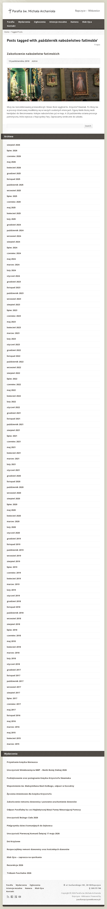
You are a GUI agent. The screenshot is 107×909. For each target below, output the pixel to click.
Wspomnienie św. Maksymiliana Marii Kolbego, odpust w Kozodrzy (40, 786)
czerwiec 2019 (14, 572)
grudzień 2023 (14, 281)
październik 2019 (15, 550)
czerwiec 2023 (14, 316)
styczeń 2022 (13, 407)
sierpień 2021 (13, 430)
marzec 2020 (13, 521)
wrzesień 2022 (14, 367)
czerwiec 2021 (14, 441)
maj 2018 (11, 641)
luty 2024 (11, 270)
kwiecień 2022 (14, 396)
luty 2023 (11, 338)
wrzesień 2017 (14, 687)
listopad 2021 (13, 418)
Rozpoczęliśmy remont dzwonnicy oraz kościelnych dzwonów (38, 849)
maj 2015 (11, 732)
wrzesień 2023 (14, 299)
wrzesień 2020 (14, 493)
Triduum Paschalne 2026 (19, 873)
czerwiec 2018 (14, 635)
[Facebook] (12, 897)
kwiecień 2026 (14, 167)
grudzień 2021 (14, 413)
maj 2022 (11, 390)
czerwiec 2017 (14, 704)
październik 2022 (15, 361)
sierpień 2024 (13, 241)
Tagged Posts (17, 32)
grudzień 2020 (14, 475)
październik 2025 (15, 184)
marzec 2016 (13, 727)
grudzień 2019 (14, 538)
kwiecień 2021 (14, 453)
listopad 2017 (13, 675)
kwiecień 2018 (14, 647)
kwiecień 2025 (14, 213)
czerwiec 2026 (14, 156)
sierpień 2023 (13, 304)
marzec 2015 (13, 744)
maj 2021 (11, 447)
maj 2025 (11, 207)
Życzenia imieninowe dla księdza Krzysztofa (29, 794)
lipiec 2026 (12, 150)
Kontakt (11, 26)
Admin (35, 61)
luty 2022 (11, 401)
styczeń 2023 (13, 344)
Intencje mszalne (58, 22)
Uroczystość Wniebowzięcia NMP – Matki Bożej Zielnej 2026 (37, 770)
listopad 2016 (13, 715)
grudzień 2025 (14, 173)
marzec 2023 (13, 333)
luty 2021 (11, 464)
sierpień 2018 (13, 624)
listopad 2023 (13, 287)
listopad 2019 (13, 544)
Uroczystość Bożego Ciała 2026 (22, 817)
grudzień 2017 (14, 669)
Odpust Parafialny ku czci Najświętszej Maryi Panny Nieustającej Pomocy (44, 809)
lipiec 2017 (12, 698)
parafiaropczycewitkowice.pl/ (88, 899)
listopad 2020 (13, 481)
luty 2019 (11, 590)
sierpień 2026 (13, 145)
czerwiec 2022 (14, 384)
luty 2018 (11, 658)
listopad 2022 (13, 356)
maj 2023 (11, 321)
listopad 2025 (13, 179)
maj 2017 (11, 709)
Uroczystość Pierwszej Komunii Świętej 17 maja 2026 (33, 833)
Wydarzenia (24, 22)
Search (88, 126)
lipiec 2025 (12, 196)
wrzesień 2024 (14, 236)
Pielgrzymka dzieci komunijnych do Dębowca (29, 825)
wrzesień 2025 (14, 190)
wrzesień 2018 (14, 618)
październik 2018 (15, 612)
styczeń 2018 (13, 664)
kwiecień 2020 (14, 515)
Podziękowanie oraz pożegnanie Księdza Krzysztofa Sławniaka (39, 778)
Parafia (10, 22)
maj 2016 (11, 721)
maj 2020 (11, 510)
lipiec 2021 (12, 436)
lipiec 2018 (12, 630)
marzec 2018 (13, 652)
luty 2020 (11, 527)
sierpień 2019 (13, 561)
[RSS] (8, 897)
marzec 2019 (13, 584)
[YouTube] (20, 897)
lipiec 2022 (12, 378)
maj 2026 (11, 162)
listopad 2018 (13, 607)
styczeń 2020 (13, 532)
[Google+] (16, 897)
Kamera (74, 22)
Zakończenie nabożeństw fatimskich (33, 54)
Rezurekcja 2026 (15, 865)
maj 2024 (11, 259)
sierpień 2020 (13, 498)
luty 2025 (11, 219)
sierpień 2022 (13, 373)
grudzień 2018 (14, 601)
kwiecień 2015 (14, 738)
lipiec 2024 (12, 247)
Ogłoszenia (40, 22)
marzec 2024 (13, 264)
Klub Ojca (87, 22)
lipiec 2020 (12, 504)
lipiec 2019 (12, 567)
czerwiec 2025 (14, 201)
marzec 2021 (13, 458)
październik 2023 (15, 293)
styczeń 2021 (13, 470)
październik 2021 (15, 424)
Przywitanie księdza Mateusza (22, 762)
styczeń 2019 (13, 595)
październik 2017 (15, 681)
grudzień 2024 (14, 224)
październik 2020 (15, 487)
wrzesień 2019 (14, 555)
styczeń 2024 (13, 276)
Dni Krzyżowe (13, 841)
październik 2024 (15, 230)
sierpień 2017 (13, 692)
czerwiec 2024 (14, 253)
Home (6, 32)
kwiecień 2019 (14, 578)
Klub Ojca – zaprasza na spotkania (24, 857)
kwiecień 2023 (14, 327)
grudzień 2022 (14, 350)
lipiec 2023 (12, 310)
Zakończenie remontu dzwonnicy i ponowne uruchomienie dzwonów (42, 801)
